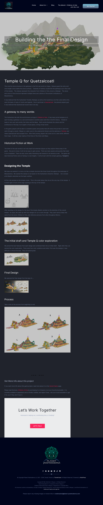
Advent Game (53, 386)
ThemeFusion (57, 477)
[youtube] (51, 471)
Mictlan (64, 131)
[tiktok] (57, 471)
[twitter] (45, 471)
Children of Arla (42, 117)
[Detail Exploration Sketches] (37, 225)
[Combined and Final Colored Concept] (37, 287)
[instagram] (48, 471)
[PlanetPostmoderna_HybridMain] (8, 2)
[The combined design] (37, 259)
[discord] (60, 471)
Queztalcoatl (49, 102)
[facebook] (43, 471)
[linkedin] (54, 471)
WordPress (83, 477)
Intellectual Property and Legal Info (51, 489)
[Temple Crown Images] (37, 196)
